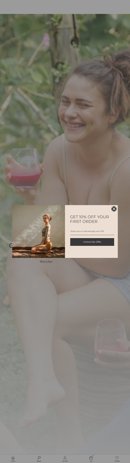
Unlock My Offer (92, 241)
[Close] (114, 209)
